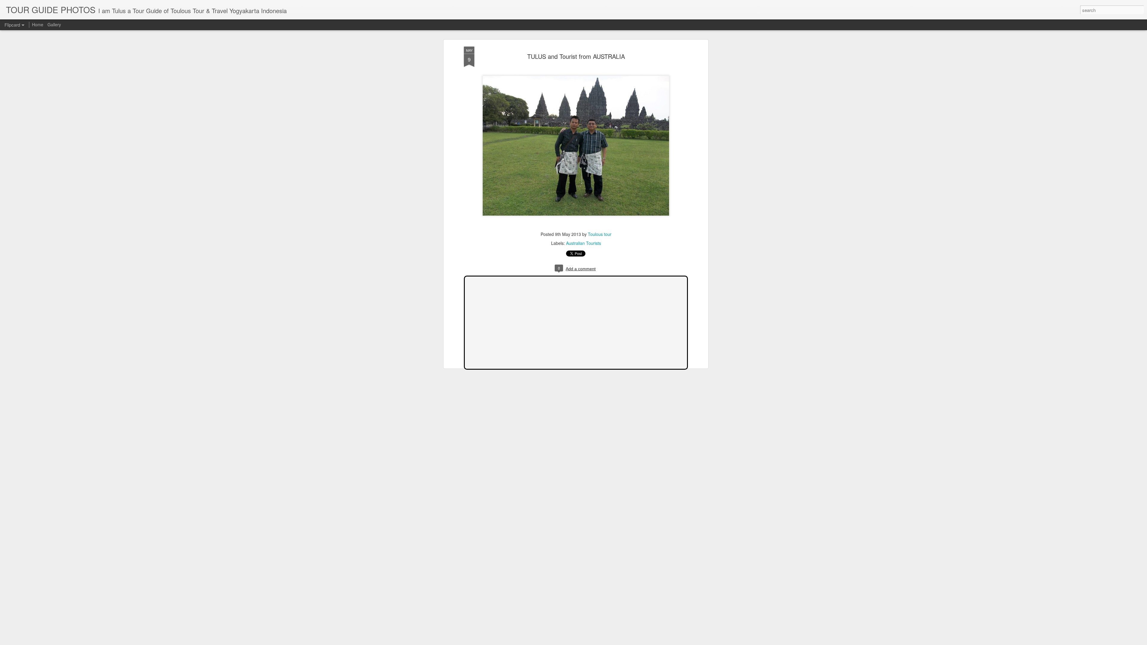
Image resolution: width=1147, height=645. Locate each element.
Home (37, 24)
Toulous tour (599, 234)
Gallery (54, 24)
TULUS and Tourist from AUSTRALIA (576, 56)
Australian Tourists (583, 243)
